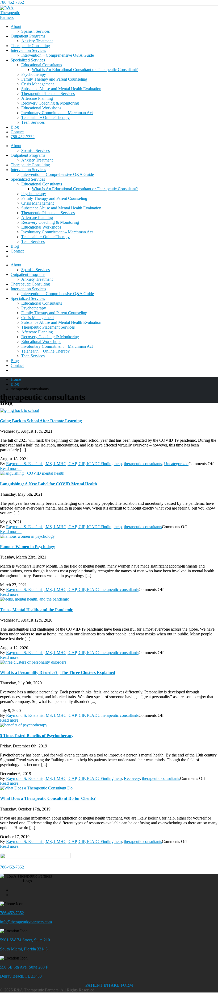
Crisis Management (37, 84)
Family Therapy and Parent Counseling (54, 79)
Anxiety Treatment (37, 41)
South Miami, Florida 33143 (24, 949)
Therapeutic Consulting (30, 45)
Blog (15, 127)
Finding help (111, 463)
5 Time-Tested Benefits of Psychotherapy (36, 735)
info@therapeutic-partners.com (26, 922)
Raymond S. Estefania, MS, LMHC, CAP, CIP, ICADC (53, 463)
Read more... (11, 468)
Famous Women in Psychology (27, 546)
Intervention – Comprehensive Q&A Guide (57, 55)
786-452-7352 (12, 2)
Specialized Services (28, 60)
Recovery (132, 778)
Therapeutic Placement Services (48, 93)
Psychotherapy (33, 74)
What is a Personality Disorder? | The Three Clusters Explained (57, 672)
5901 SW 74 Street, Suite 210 (25, 940)
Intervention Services (28, 50)
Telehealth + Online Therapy (45, 117)
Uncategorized (176, 463)
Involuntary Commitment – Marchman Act (57, 112)
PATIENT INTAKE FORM (109, 985)
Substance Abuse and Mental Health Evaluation (61, 88)
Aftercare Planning (37, 98)
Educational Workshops (41, 108)
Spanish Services (35, 31)
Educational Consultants (41, 65)
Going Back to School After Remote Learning (41, 421)
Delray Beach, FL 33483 (21, 976)
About (16, 26)
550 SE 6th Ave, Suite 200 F (24, 967)
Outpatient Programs (28, 36)
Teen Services (33, 122)
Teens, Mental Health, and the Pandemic (36, 609)
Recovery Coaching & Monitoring (50, 103)
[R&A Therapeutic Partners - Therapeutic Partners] (14, 17)
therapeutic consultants (143, 463)
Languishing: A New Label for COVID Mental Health (48, 484)
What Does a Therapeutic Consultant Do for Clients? (48, 798)
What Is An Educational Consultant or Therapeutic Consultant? (85, 69)
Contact (17, 132)
